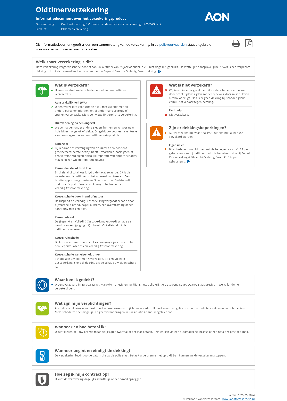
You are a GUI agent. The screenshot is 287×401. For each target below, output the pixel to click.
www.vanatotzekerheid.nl (238, 399)
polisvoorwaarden (173, 44)
